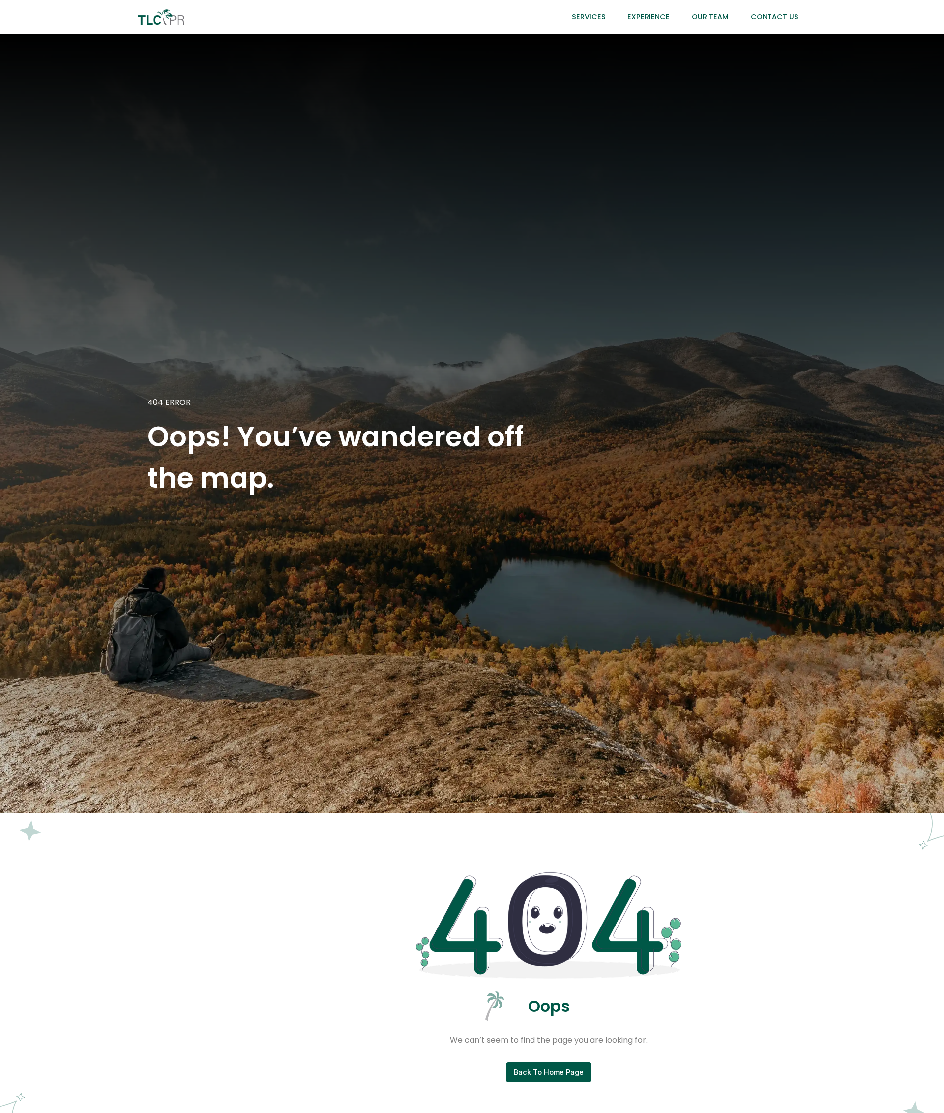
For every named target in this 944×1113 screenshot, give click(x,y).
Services (589, 17)
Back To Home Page (549, 1072)
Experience (648, 17)
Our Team (710, 17)
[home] (161, 17)
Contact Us (774, 17)
